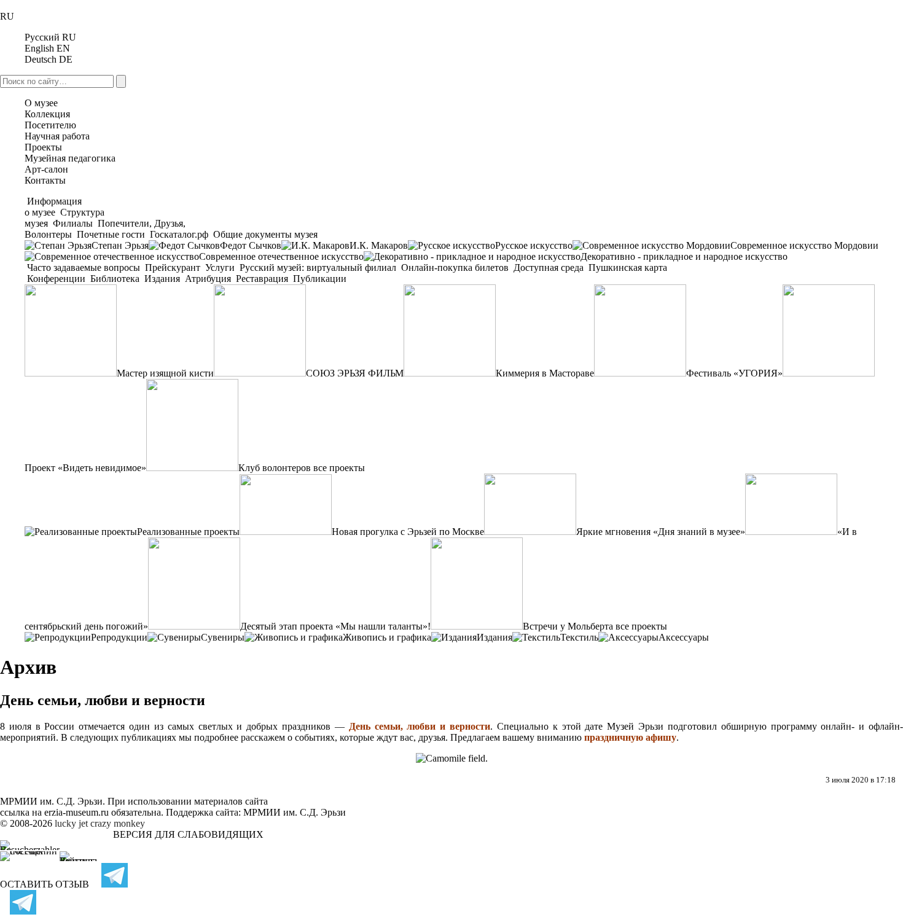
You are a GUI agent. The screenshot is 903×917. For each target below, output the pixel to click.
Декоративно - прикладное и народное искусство (684, 256)
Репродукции (119, 637)
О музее (41, 103)
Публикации (318, 278)
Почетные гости (110, 234)
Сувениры (222, 637)
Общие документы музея (264, 234)
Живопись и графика (387, 637)
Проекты (43, 147)
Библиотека (115, 278)
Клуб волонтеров (274, 467)
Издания (162, 278)
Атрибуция (207, 278)
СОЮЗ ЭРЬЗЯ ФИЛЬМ (355, 373)
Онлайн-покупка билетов (455, 267)
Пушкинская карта (626, 267)
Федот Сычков (250, 245)
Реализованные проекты (188, 531)
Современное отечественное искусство (281, 256)
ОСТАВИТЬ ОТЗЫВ (44, 884)
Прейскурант (173, 267)
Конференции (56, 278)
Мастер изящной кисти (165, 373)
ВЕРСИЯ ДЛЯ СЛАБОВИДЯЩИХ (188, 834)
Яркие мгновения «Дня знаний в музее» (660, 531)
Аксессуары (684, 637)
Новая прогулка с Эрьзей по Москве (408, 531)
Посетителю (50, 125)
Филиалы (72, 223)
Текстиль (579, 637)
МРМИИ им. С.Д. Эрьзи (294, 812)
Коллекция (47, 114)
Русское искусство (534, 245)
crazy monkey (117, 823)
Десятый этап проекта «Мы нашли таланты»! (335, 626)
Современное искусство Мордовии (804, 245)
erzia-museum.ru (76, 812)
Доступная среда (548, 267)
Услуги (220, 267)
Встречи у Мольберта (568, 626)
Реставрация (262, 278)
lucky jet (71, 823)
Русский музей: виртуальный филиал (318, 267)
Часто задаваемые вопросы (84, 267)
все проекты (339, 467)
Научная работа (57, 136)
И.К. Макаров (379, 245)
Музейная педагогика (70, 158)
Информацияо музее (53, 206)
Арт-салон (46, 169)
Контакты (45, 180)
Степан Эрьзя (120, 245)
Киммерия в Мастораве (545, 373)
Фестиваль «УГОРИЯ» (734, 373)
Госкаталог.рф (179, 234)
